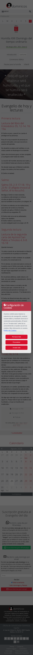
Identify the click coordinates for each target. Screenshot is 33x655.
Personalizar (16, 342)
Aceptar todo (16, 347)
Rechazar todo (16, 337)
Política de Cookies (10, 330)
